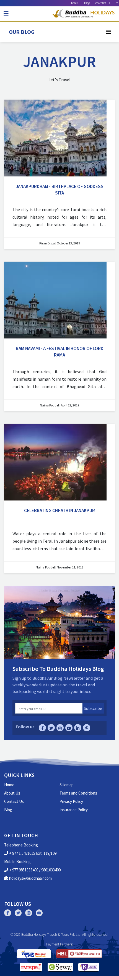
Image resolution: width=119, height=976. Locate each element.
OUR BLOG (22, 31)
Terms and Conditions (78, 793)
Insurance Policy (74, 809)
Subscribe (93, 708)
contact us (102, 3)
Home (9, 784)
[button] (116, 3)
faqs (87, 3)
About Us (12, 793)
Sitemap (67, 784)
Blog (8, 809)
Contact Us (14, 801)
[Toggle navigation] (6, 13)
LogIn (75, 3)
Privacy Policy (71, 801)
